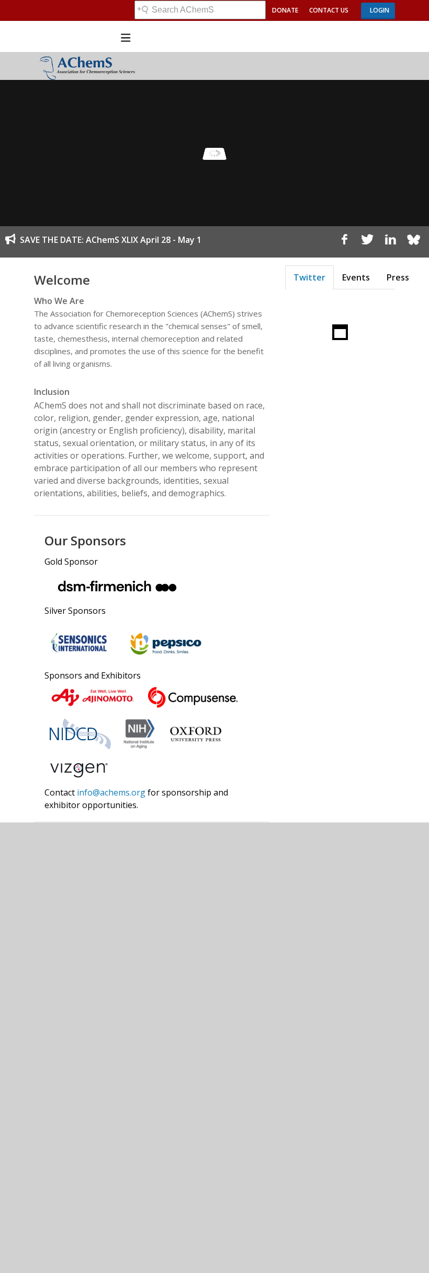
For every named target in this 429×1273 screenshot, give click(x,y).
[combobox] (200, 10)
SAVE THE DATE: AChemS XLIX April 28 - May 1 (110, 240)
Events (356, 277)
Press (398, 277)
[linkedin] (390, 242)
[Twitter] (367, 242)
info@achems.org (111, 792)
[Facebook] (344, 242)
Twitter (309, 277)
